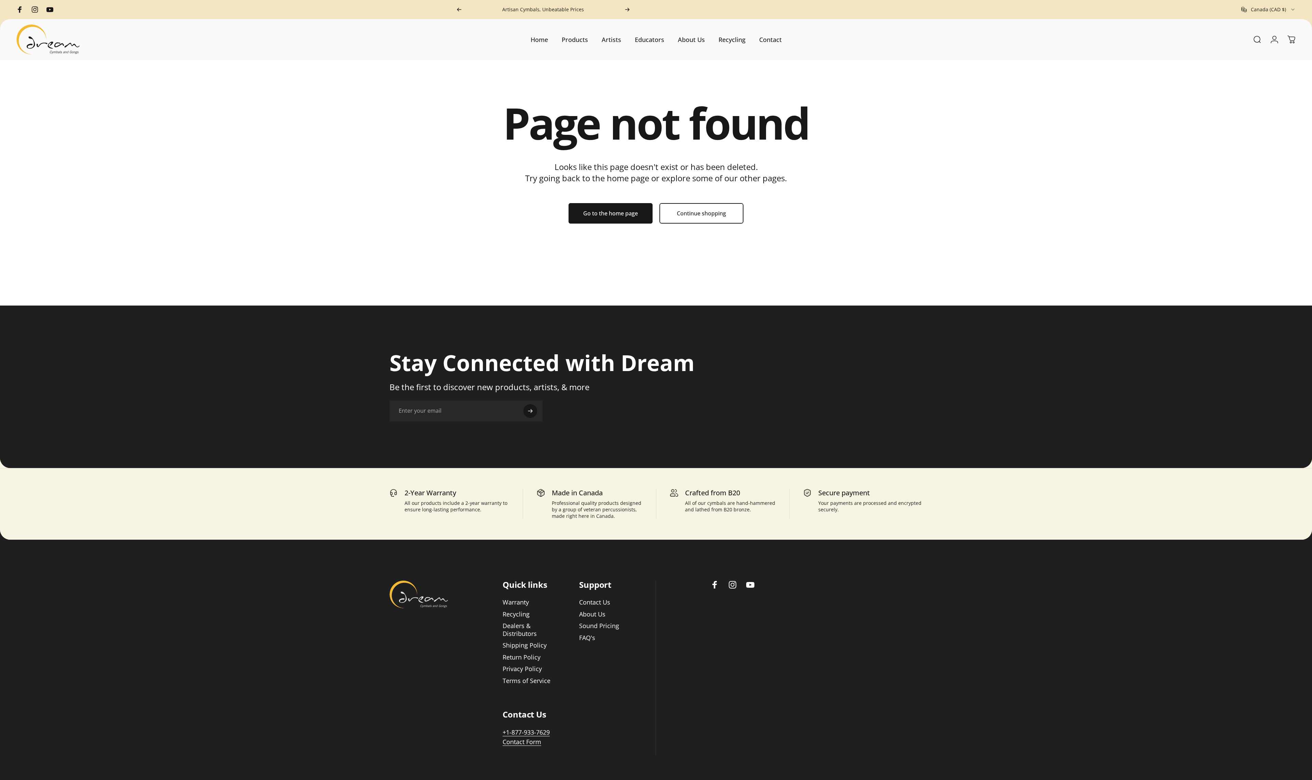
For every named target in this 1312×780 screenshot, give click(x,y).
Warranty (516, 602)
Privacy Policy (522, 669)
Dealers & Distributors (520, 629)
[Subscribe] (530, 411)
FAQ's (587, 638)
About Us (592, 614)
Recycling (516, 614)
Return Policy (522, 657)
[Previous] (459, 9)
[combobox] (1268, 9)
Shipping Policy (525, 645)
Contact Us (594, 602)
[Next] (627, 9)
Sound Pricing (599, 626)
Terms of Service (526, 681)
